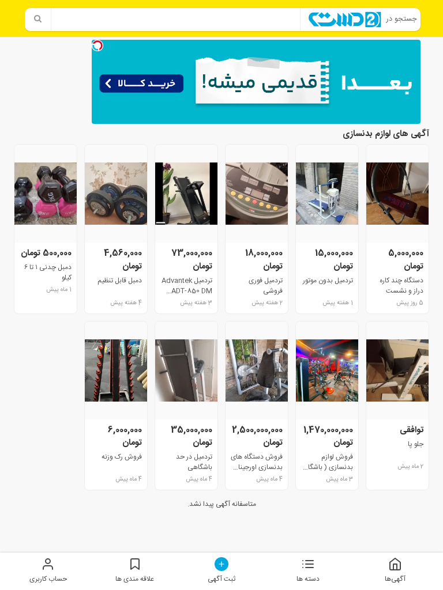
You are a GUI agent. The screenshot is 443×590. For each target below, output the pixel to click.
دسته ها (308, 578)
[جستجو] (38, 19)
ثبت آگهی (221, 578)
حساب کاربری (48, 578)
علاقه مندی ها (134, 578)
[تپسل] (97, 45)
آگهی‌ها (395, 578)
